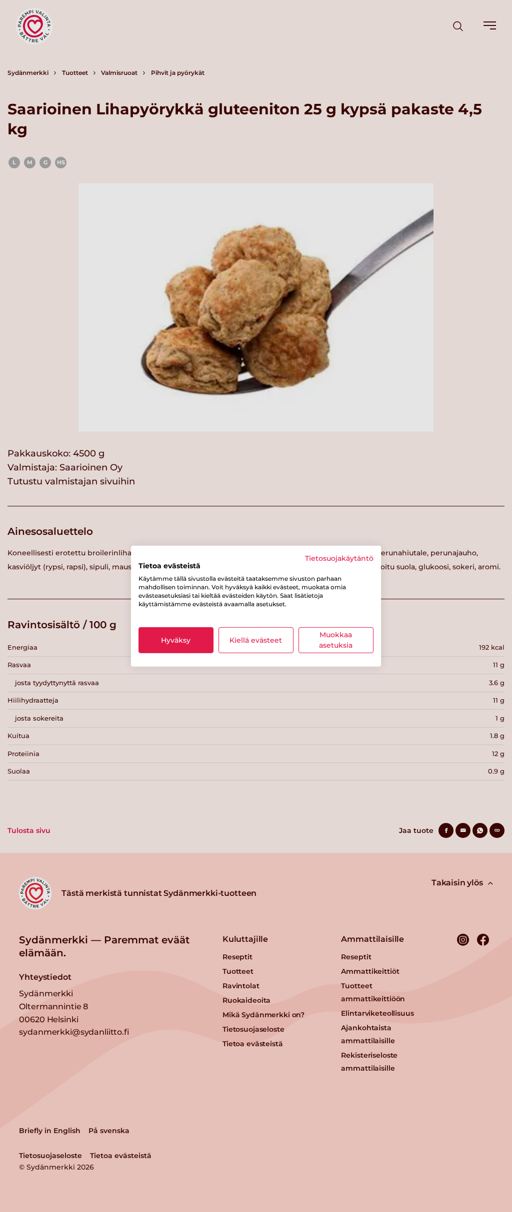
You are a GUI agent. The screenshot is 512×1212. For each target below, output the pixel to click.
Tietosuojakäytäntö (339, 558)
